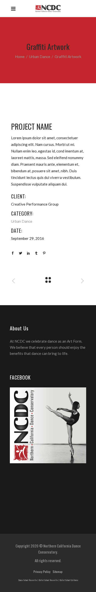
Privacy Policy (41, 571)
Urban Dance (39, 56)
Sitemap (58, 571)
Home (20, 56)
